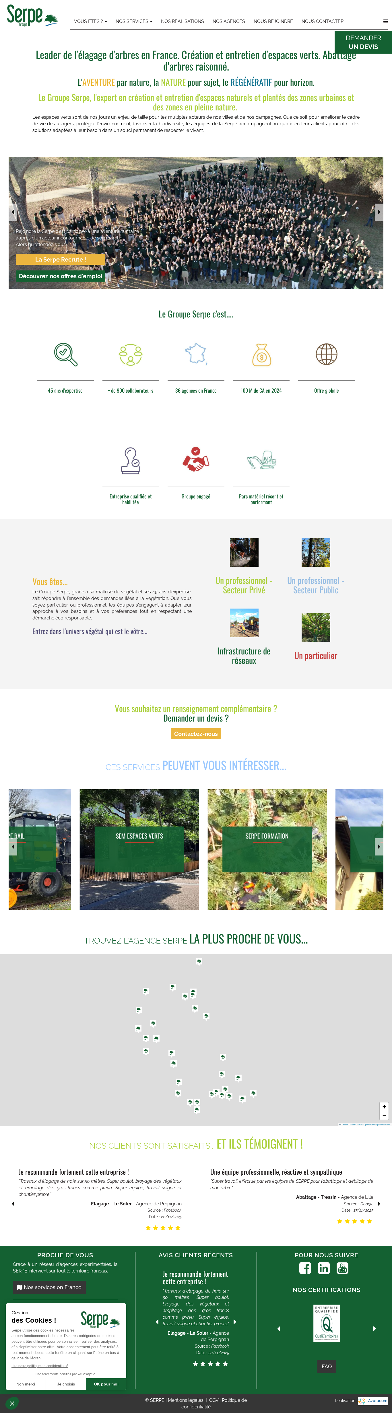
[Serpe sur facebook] (305, 1268)
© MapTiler (355, 1124)
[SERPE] (32, 16)
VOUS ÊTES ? (89, 21)
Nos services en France (51, 1287)
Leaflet (344, 1124)
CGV (214, 1400)
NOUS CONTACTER (323, 21)
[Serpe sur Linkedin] (324, 1268)
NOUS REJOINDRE (273, 21)
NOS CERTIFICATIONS (327, 1289)
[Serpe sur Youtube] (342, 1268)
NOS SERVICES (133, 21)
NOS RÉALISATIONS (182, 21)
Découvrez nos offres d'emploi (60, 276)
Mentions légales (186, 1400)
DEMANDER (363, 42)
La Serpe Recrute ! (60, 259)
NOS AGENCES (229, 21)
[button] (229, 1097)
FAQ (327, 1366)
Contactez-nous (196, 733)
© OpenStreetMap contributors (376, 1124)
